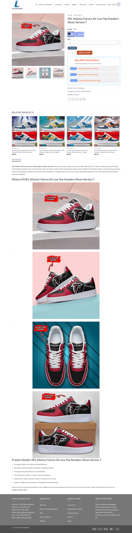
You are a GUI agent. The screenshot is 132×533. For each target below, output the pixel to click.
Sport (91, 4)
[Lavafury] (22, 4)
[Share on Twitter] (73, 99)
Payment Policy (73, 513)
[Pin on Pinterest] (80, 99)
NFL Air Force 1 (75, 94)
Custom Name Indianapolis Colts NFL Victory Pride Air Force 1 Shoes (24, 151)
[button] (114, 5)
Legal (69, 521)
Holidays (58, 4)
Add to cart (84, 53)
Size (69, 39)
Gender (70, 29)
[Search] (36, 5)
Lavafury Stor (17, 490)
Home (70, 15)
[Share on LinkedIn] (84, 99)
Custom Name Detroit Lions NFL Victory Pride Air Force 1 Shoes (77, 151)
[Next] (61, 39)
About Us (43, 505)
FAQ (41, 513)
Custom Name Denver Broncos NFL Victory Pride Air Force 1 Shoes (105, 151)
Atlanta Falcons (86, 91)
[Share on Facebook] (69, 99)
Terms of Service (45, 517)
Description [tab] (16, 161)
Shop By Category (45, 4)
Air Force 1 (78, 15)
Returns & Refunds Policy (49, 509)
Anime (74, 4)
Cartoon (82, 4)
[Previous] (15, 39)
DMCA (70, 517)
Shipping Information (75, 509)
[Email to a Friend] (77, 99)
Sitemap (42, 521)
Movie (67, 4)
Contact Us (72, 505)
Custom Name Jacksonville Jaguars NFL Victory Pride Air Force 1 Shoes (52, 151)
